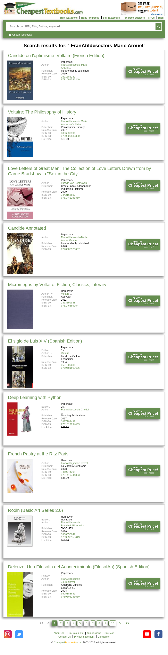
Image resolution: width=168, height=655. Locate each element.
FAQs (151, 17)
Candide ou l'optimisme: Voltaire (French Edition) (56, 55)
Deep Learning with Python (34, 397)
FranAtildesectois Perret (74, 463)
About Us (59, 633)
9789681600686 (70, 367)
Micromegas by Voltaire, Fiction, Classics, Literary (57, 284)
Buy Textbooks (69, 17)
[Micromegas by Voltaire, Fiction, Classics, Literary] (20, 328)
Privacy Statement (84, 636)
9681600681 (68, 365)
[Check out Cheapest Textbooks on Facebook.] (158, 634)
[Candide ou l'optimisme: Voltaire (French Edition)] (20, 99)
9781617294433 (70, 424)
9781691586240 (70, 79)
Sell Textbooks (111, 17)
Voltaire (65, 293)
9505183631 (68, 593)
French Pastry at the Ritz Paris (38, 453)
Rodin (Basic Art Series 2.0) (35, 510)
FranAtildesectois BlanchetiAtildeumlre (72, 524)
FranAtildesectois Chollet (75, 409)
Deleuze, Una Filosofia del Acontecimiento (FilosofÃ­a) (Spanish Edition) (79, 566)
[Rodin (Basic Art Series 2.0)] (20, 546)
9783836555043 (70, 537)
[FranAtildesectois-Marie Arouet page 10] (127, 623)
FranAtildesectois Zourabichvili (70, 580)
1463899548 (68, 302)
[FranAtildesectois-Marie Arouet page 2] (120, 623)
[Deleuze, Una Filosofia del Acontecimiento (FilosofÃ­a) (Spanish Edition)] (20, 615)
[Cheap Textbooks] (43, 14)
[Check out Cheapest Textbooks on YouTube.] (147, 634)
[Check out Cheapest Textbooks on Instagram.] (8, 634)
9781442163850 (70, 197)
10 (112, 623)
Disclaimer (104, 636)
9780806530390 (70, 136)
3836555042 (68, 534)
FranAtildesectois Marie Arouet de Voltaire (74, 123)
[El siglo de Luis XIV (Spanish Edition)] (20, 386)
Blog (160, 17)
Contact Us (64, 636)
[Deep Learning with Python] (20, 434)
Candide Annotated (27, 228)
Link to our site (75, 633)
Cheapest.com (68, 642)
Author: (45, 183)
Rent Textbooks (90, 17)
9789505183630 (70, 596)
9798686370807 (70, 249)
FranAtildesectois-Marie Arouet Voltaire (74, 239)
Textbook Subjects (134, 17)
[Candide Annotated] (20, 273)
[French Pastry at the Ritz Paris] (20, 492)
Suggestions (94, 633)
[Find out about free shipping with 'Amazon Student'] (142, 15)
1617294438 (68, 421)
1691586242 (68, 76)
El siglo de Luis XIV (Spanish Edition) (45, 341)
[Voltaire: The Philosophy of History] (20, 155)
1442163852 (68, 194)
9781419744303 (70, 475)
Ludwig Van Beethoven (74, 183)
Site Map (109, 633)
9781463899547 (70, 305)
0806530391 (68, 133)
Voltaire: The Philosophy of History (42, 112)
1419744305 (68, 472)
